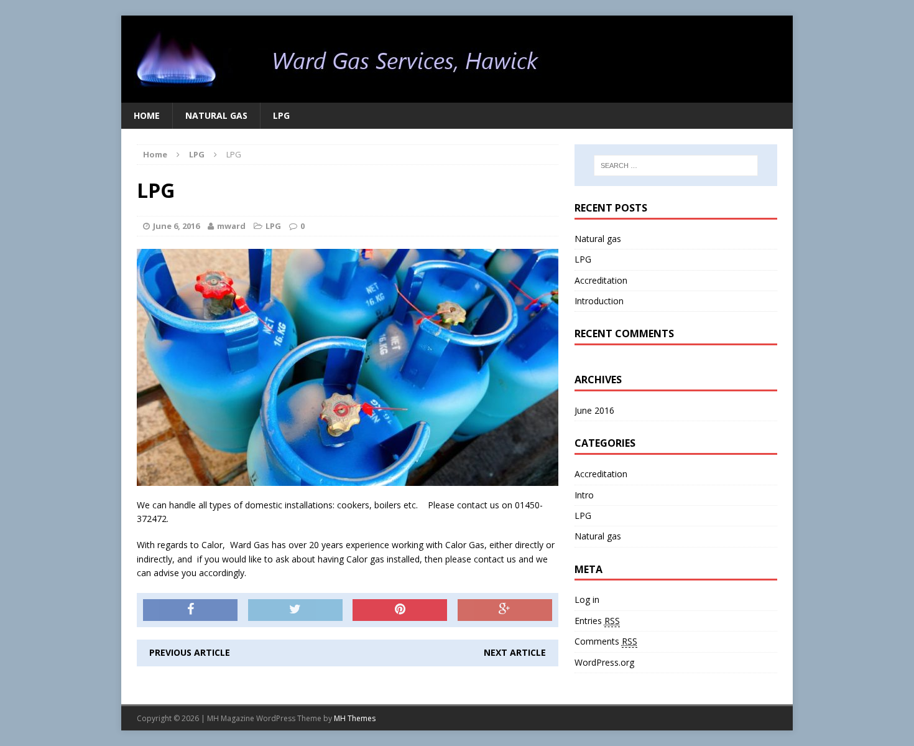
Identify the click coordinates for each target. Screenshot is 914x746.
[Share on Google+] (505, 610)
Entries (597, 621)
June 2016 (594, 410)
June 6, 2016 (176, 225)
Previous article (189, 652)
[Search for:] (675, 165)
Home (147, 115)
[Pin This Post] (400, 610)
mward (231, 225)
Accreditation (601, 280)
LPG (281, 115)
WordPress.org (604, 662)
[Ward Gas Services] (457, 59)
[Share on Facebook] (190, 610)
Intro (584, 495)
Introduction (599, 301)
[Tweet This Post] (295, 610)
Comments (606, 641)
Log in (587, 599)
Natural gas (216, 115)
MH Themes (355, 718)
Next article (515, 652)
